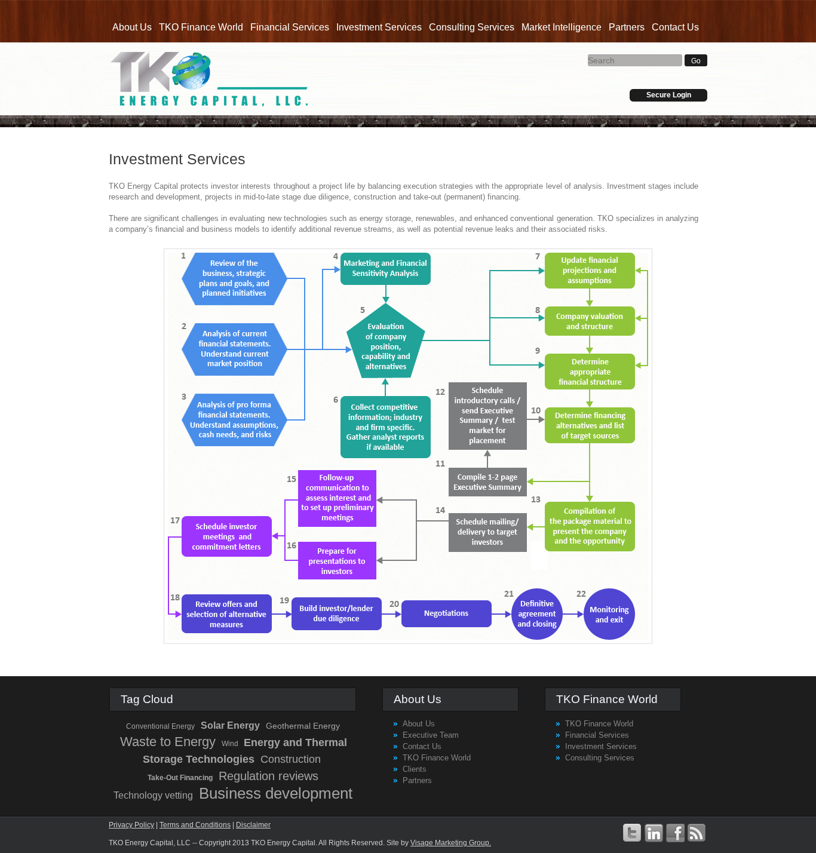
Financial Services (289, 27)
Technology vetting (153, 795)
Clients (415, 769)
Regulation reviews (268, 776)
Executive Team (431, 735)
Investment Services (379, 27)
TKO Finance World (201, 27)
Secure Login (668, 95)
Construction (290, 759)
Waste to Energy (168, 741)
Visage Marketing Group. (450, 843)
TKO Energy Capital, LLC (209, 79)
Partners (627, 27)
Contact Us (675, 27)
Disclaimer (253, 825)
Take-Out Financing (180, 778)
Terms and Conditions (195, 825)
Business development (275, 793)
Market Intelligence (561, 27)
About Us (132, 27)
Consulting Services (471, 27)
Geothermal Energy (303, 726)
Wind (231, 744)
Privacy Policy (131, 825)
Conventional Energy (160, 726)
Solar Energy (230, 725)
